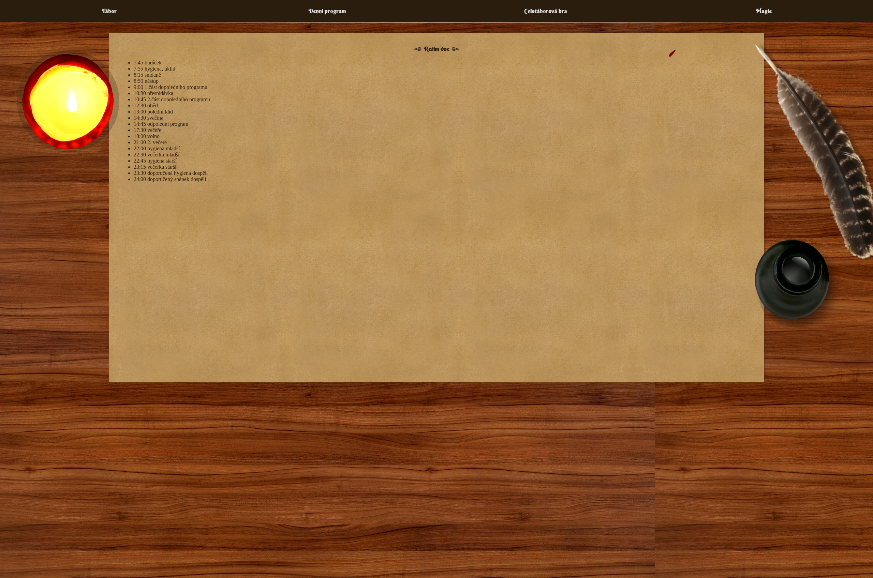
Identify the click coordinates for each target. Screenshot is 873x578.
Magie (764, 10)
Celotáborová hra (545, 10)
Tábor (109, 10)
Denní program (327, 10)
